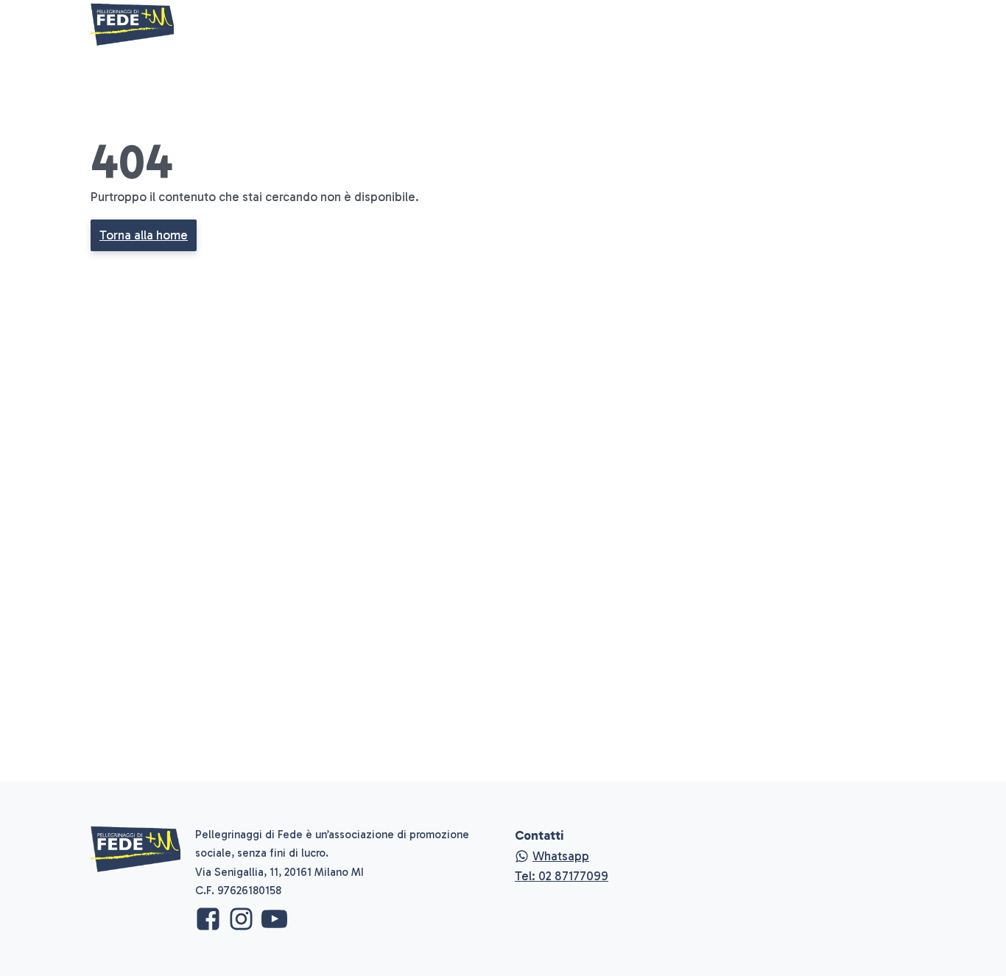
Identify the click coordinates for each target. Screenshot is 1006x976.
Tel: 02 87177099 (561, 875)
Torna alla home (143, 235)
